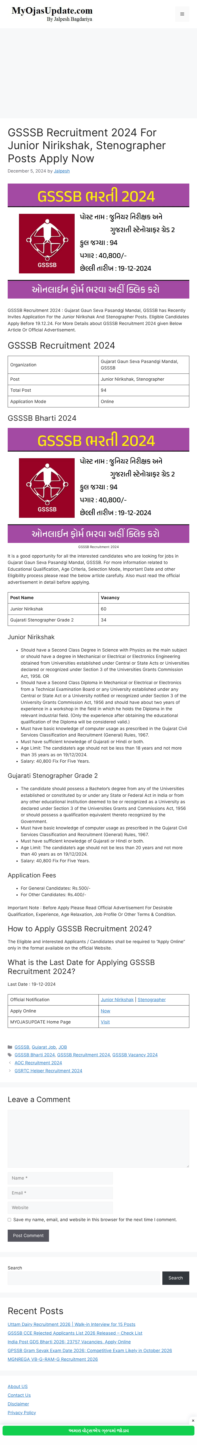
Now (105, 1010)
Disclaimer (18, 1403)
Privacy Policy (22, 1412)
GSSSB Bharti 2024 (35, 1054)
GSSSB (22, 1047)
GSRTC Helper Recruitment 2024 (48, 1070)
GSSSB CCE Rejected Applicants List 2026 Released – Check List (75, 1333)
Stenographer (152, 999)
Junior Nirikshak (117, 999)
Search (15, 1267)
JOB (62, 1047)
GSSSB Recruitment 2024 (83, 1054)
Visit (105, 1022)
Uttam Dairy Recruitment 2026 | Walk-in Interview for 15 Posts (71, 1324)
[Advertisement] (98, 71)
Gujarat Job (44, 1047)
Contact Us (19, 1395)
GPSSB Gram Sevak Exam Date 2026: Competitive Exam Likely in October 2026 (90, 1350)
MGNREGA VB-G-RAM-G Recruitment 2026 (53, 1359)
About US (18, 1386)
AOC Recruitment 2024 (38, 1062)
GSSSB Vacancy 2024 (135, 1054)
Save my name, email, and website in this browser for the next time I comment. (95, 1219)
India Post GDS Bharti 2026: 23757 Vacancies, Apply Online (69, 1341)
